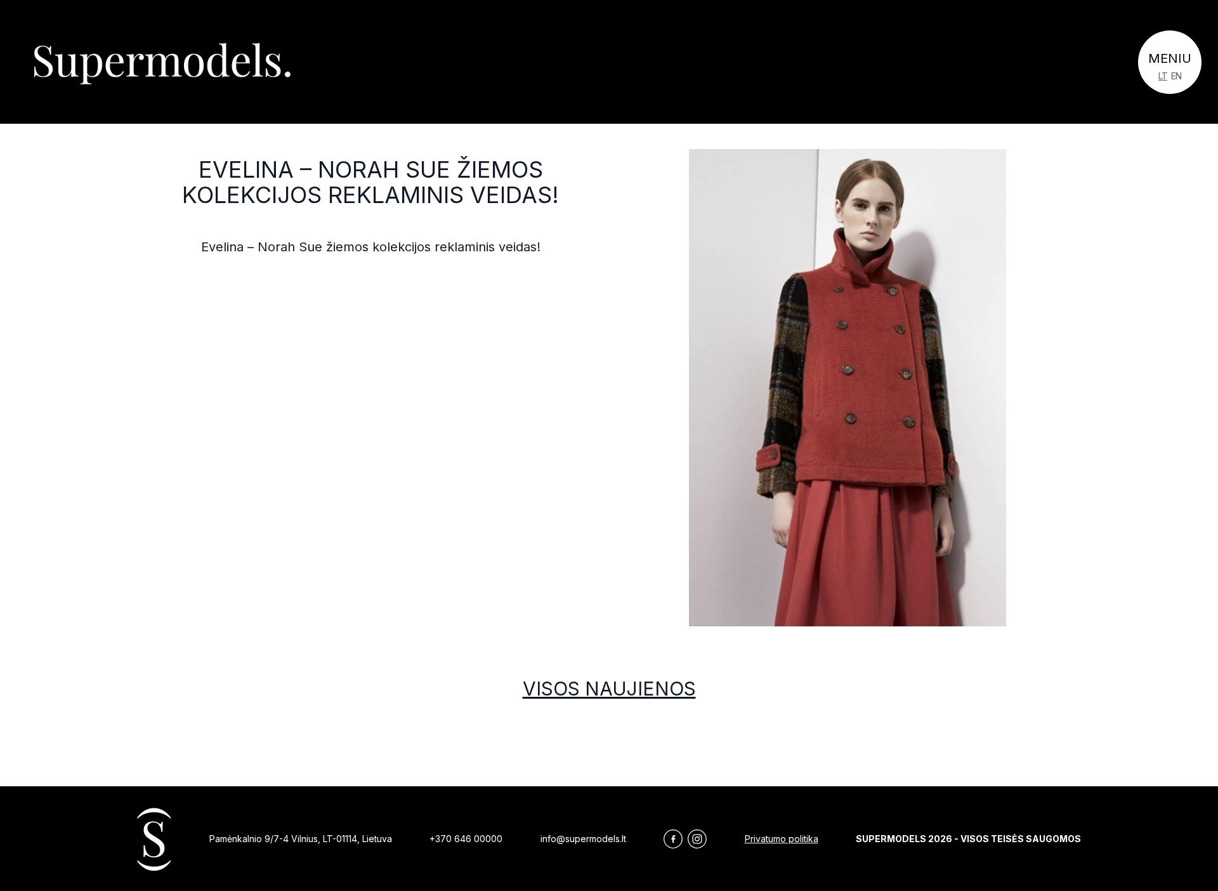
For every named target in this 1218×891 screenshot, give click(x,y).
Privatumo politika (781, 838)
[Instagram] (697, 838)
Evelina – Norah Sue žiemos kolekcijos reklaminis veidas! (370, 182)
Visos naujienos (609, 688)
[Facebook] (673, 838)
